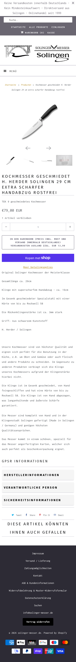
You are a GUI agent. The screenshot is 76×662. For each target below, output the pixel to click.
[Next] (48, 148)
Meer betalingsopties (38, 267)
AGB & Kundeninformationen (38, 583)
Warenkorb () (34, 33)
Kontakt (37, 575)
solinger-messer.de (29, 633)
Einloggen (58, 27)
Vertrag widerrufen (38, 621)
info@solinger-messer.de (38, 612)
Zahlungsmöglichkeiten (37, 568)
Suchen (38, 605)
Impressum (38, 553)
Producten (26, 85)
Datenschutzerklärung (38, 598)
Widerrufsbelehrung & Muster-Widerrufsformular (38, 590)
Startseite (18, 27)
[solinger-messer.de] (38, 51)
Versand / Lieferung (38, 560)
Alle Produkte (38, 27)
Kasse (51, 33)
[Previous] (28, 148)
